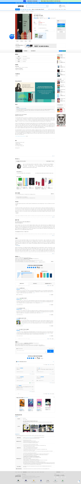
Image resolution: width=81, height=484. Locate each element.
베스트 (21, 9)
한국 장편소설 (31, 11)
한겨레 (22, 69)
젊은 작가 (49, 9)
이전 (18, 285)
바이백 (27, 9)
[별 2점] (18, 348)
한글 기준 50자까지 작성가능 (20, 350)
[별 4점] (19, 348)
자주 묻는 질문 (60, 477)
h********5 (22, 319)
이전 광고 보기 (64, 7)
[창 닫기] (45, 33)
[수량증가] (62, 22)
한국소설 (27, 11)
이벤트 (25, 9)
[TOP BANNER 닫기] (80, 1)
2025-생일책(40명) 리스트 (60, 107)
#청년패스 (17, 75)
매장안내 (30, 9)
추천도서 (62, 9)
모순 (60, 60)
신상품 (23, 9)
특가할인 (59, 9)
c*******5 (22, 309)
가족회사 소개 (63, 472)
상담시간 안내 (64, 477)
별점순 (53, 285)
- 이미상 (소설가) (17, 245)
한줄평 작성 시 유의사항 (53, 348)
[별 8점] (21, 348)
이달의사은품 (56, 9)
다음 (27, 285)
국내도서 (19, 11)
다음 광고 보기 (65, 7)
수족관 (61, 65)
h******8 (30, 391)
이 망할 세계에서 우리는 (31, 407)
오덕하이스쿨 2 (62, 80)
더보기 (64, 79)
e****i (21, 330)
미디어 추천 (19, 69)
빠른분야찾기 (17, 9)
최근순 (48, 285)
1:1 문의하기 (56, 477)
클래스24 (40, 9)
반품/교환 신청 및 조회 (28, 437)
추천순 (50, 285)
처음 (16, 285)
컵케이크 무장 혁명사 (48, 407)
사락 (34, 9)
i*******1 (58, 106)
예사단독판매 (52, 9)
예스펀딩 (37, 9)
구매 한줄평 (45, 364)
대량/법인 (65, 9)
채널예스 (33, 9)
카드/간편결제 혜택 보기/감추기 (46, 28)
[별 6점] (20, 348)
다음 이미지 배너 (54, 92)
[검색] (47, 6)
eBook (35, 30)
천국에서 (20, 407)
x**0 (21, 299)
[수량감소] (59, 22)
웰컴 (16, 11)
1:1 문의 (32, 437)
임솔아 (18, 161)
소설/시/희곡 (23, 11)
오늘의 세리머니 (39, 407)
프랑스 (40, 35)
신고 (27, 299)
